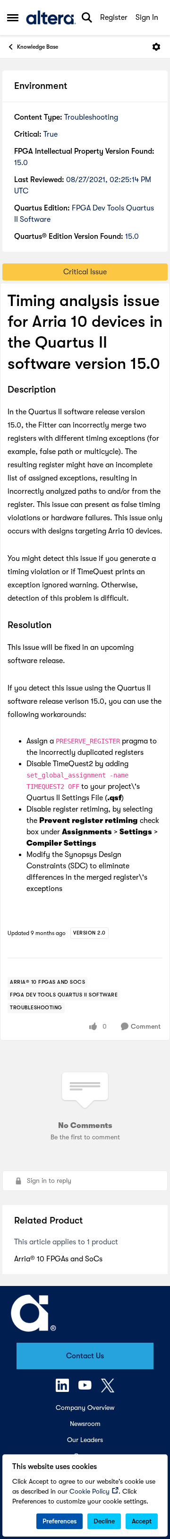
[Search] (87, 17)
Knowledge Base (37, 47)
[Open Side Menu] (12, 17)
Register (114, 17)
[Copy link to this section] (63, 390)
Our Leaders (85, 1439)
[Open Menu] (156, 46)
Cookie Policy (89, 1491)
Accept (142, 1521)
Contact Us (85, 1356)
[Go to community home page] (51, 17)
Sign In (147, 17)
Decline (104, 1521)
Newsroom (85, 1423)
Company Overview (85, 1407)
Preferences (59, 1521)
